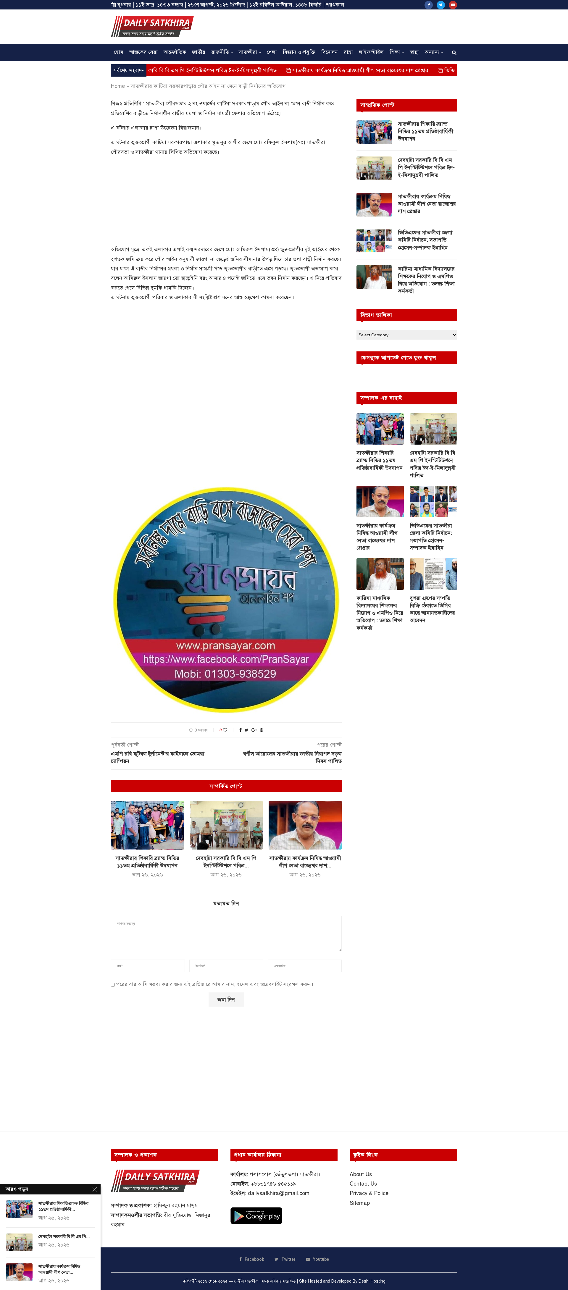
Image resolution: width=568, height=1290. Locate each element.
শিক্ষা (395, 52)
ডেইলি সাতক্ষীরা (246, 1281)
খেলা (272, 52)
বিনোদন (329, 52)
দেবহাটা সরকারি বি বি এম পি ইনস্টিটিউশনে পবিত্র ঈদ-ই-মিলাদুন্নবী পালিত (426, 167)
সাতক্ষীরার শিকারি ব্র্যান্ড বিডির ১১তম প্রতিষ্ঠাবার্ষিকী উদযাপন (425, 131)
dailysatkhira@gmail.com (278, 1193)
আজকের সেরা (143, 52)
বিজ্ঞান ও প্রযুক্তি (299, 52)
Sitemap (360, 1203)
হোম (118, 52)
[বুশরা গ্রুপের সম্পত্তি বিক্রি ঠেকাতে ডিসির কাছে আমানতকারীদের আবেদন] (433, 574)
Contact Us (363, 1184)
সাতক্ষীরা (248, 52)
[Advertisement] (349, 25)
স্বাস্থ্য (414, 52)
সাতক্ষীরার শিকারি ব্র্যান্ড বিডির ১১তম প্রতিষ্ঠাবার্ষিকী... (63, 1206)
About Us (361, 1174)
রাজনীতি (220, 52)
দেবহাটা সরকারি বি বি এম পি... (64, 1236)
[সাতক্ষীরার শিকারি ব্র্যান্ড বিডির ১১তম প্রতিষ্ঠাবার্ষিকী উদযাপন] (147, 825)
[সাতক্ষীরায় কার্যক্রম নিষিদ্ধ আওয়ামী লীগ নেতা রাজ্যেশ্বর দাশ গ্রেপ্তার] (305, 825)
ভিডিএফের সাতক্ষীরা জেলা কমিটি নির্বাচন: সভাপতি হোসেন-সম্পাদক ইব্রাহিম (425, 240)
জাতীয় (198, 52)
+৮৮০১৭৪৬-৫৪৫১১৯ (273, 1184)
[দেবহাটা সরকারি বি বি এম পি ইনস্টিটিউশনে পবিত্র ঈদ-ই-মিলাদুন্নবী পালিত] (226, 825)
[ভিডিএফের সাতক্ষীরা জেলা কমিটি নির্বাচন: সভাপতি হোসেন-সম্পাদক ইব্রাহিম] (374, 241)
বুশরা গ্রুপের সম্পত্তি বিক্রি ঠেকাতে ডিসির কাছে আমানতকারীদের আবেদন (432, 609)
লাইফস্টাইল (371, 52)
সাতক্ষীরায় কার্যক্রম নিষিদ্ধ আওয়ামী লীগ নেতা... (59, 1269)
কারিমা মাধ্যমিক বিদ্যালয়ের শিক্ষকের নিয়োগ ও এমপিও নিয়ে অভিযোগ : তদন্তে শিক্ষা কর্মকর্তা (426, 280)
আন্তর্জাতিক (175, 52)
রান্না (348, 52)
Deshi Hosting (372, 1281)
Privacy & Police (369, 1193)
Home (118, 86)
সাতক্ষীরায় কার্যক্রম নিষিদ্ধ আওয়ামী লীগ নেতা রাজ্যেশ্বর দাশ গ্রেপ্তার (308, 70)
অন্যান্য (432, 52)
